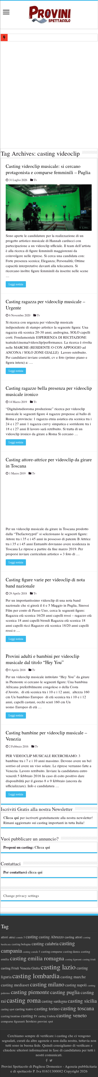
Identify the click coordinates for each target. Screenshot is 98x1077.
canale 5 (20, 937)
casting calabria (45, 943)
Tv (35, 180)
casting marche (73, 976)
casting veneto (71, 1015)
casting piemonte (30, 992)
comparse (7, 1021)
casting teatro (24, 1009)
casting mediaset (15, 985)
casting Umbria (46, 1016)
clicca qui (35, 872)
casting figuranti (73, 959)
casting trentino (10, 1016)
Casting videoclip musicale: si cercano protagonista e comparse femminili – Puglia (48, 169)
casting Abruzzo (51, 937)
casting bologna (21, 944)
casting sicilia (82, 1000)
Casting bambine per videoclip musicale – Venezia (46, 735)
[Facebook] (46, 1060)
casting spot (7, 1009)
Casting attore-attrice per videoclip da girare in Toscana (49, 462)
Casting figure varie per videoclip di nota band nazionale (45, 582)
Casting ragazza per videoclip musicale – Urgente (45, 304)
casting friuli (89, 959)
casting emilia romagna (37, 958)
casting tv (29, 1015)
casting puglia (65, 992)
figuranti (19, 1021)
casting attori (73, 937)
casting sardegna (54, 1001)
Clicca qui (11, 817)
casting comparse (51, 951)
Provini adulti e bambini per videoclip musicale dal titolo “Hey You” (42, 659)
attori (4, 937)
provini (42, 1021)
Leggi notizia (16, 284)
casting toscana (77, 1008)
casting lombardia (35, 975)
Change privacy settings (21, 895)
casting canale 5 (31, 951)
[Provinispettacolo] (49, 13)
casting (32, 937)
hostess (31, 1021)
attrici (12, 937)
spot (50, 1021)
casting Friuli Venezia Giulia (20, 968)
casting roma (24, 1000)
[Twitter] (51, 1060)
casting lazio (58, 966)
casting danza (71, 952)
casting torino (47, 1008)
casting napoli (76, 985)
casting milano (47, 984)
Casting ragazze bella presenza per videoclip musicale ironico (49, 391)
